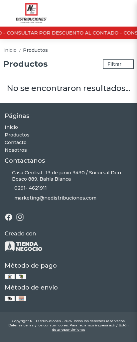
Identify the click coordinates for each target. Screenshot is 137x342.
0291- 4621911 (30, 188)
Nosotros (16, 150)
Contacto (16, 142)
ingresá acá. (105, 325)
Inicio (12, 50)
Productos (35, 50)
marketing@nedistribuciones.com (55, 198)
